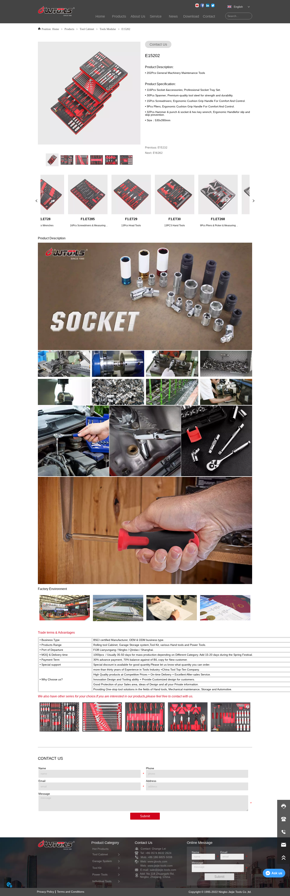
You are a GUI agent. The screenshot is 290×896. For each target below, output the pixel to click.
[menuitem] (119, 16)
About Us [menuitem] (138, 16)
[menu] (154, 16)
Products (69, 29)
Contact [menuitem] (209, 16)
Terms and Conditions (70, 891)
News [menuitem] (173, 16)
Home (55, 29)
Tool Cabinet (87, 29)
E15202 (126, 29)
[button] (119, 16)
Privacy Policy (45, 891)
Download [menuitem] (191, 16)
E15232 (162, 147)
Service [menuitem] (156, 16)
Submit (145, 816)
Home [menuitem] (100, 16)
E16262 (158, 152)
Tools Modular (108, 29)
